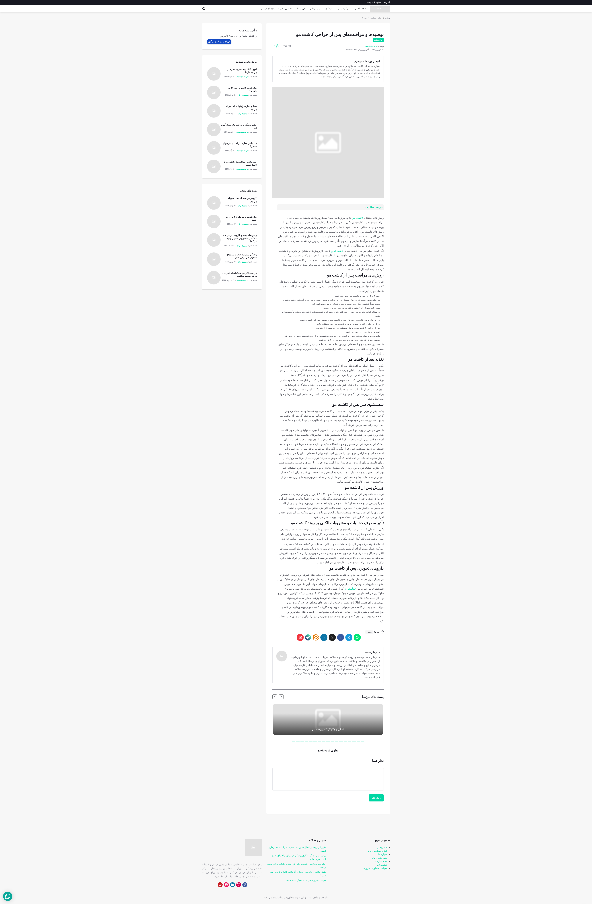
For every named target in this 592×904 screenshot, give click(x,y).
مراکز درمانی (343, 8)
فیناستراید (350, 588)
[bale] (308, 637)
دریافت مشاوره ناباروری (375, 868)
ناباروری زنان (243, 95)
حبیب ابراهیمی (371, 46)
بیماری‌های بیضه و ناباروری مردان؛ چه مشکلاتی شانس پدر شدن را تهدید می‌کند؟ (240, 238)
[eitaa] (316, 637)
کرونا (364, 18)
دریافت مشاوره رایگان (219, 41)
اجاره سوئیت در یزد (377, 851)
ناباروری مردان (242, 246)
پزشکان (328, 8)
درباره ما (301, 8)
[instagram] (238, 884)
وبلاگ (387, 18)
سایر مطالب (376, 18)
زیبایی (369, 632)
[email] (300, 637)
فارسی (369, 2)
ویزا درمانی (315, 8)
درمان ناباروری (242, 76)
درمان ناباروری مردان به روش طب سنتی (306, 880)
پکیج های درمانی (267, 8)
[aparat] (226, 884)
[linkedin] (323, 637)
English (377, 2)
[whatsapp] (357, 637)
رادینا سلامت (279, 897)
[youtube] (220, 884)
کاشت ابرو (337, 250)
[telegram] (348, 637)
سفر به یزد (381, 847)
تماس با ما (382, 865)
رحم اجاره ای (380, 861)
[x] (332, 637)
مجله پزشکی (286, 8)
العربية (387, 2)
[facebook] (340, 637)
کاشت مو (358, 217)
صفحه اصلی (360, 8)
